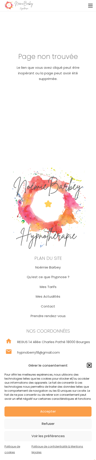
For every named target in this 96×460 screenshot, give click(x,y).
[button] (89, 365)
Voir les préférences (48, 436)
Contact (48, 306)
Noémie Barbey (48, 267)
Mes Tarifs (48, 286)
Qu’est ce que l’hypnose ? (48, 277)
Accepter (48, 411)
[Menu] (90, 5)
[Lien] (18, 5)
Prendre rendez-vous (48, 316)
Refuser (48, 423)
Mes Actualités (48, 296)
